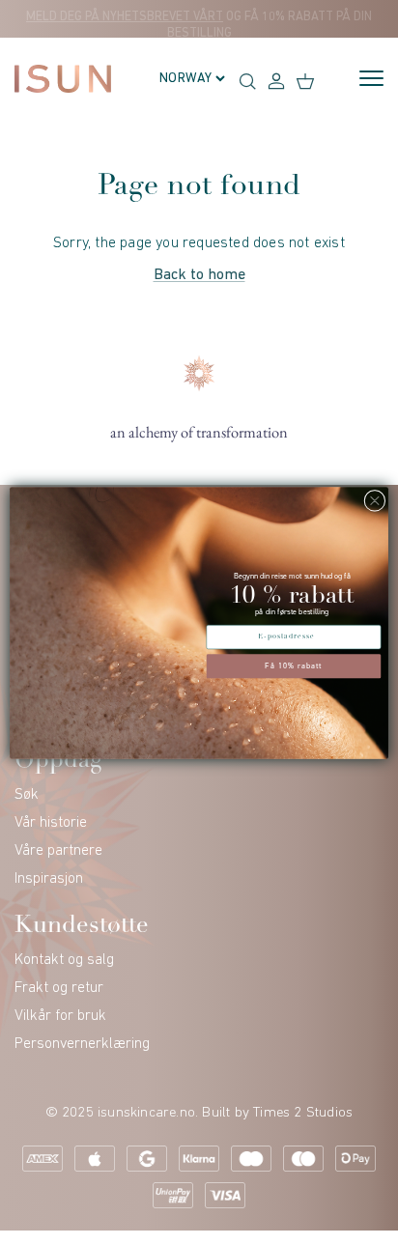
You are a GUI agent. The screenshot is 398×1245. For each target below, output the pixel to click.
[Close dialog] (374, 500)
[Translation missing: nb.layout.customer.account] (276, 80)
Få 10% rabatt (294, 665)
